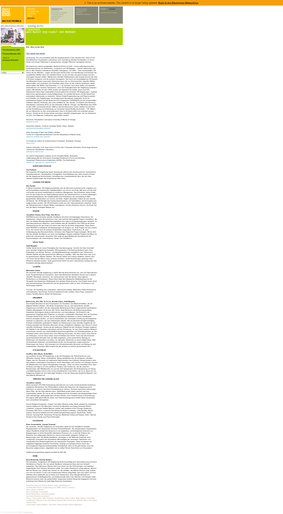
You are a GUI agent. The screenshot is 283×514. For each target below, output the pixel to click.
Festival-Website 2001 (12, 54)
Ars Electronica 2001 (11, 50)
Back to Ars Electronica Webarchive (178, 2)
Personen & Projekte (59, 12)
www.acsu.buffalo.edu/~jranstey (38, 137)
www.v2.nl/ (30, 162)
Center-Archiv (57, 16)
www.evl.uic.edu (32, 122)
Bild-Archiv (55, 18)
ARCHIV (31, 18)
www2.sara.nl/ (51, 162)
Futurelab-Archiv (58, 14)
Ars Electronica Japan (109, 12)
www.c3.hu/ (30, 143)
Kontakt (54, 20)
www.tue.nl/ (40, 162)
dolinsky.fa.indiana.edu (35, 152)
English (103, 9)
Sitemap (79, 12)
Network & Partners (83, 14)
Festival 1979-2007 (11, 60)
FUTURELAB (33, 11)
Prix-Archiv (55, 11)
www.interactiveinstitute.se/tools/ (38, 128)
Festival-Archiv (57, 9)
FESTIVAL (31, 14)
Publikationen (81, 11)
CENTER (31, 9)
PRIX (29, 16)
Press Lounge (81, 9)
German (112, 9)
